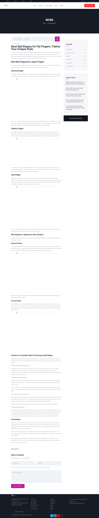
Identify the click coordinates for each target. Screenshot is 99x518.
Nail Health (68, 59)
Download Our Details (76, 118)
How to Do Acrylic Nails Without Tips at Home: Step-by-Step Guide (75, 94)
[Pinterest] (58, 515)
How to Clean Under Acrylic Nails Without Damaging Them (74, 89)
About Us (41, 5)
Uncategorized (51, 23)
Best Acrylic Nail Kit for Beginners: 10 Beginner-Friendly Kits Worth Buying (75, 83)
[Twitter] (52, 515)
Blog (56, 5)
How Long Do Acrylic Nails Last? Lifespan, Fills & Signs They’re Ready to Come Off (75, 107)
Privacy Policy (28, 515)
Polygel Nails (69, 63)
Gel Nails (68, 56)
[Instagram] (62, 515)
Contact (62, 5)
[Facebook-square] (55, 515)
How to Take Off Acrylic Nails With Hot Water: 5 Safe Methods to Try (75, 100)
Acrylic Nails (69, 49)
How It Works (49, 5)
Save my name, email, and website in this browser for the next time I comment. (31, 467)
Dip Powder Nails (70, 52)
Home (34, 5)
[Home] (6, 6)
